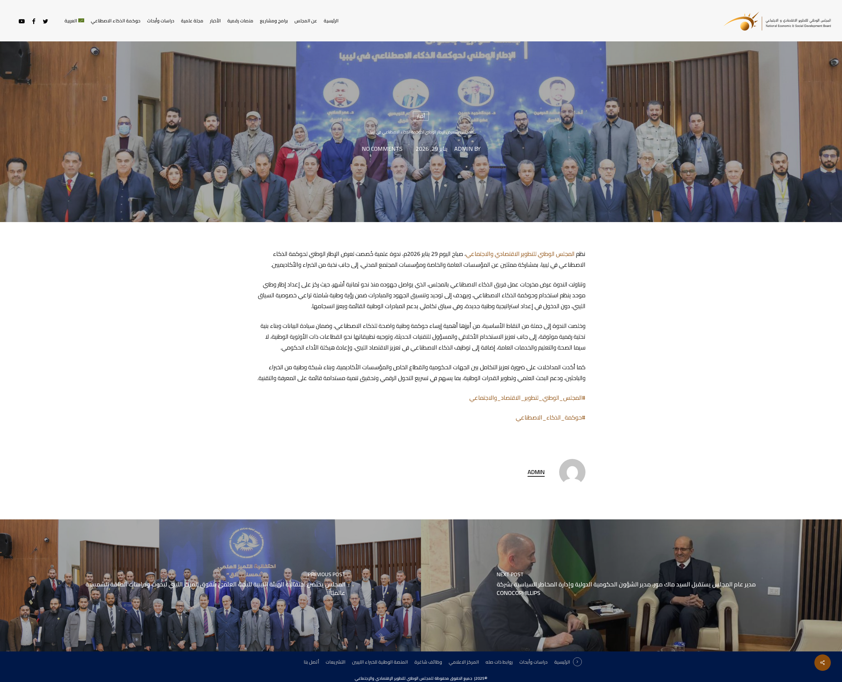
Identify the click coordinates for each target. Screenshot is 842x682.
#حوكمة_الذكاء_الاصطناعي (550, 417)
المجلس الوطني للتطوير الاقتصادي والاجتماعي (520, 253)
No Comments (382, 149)
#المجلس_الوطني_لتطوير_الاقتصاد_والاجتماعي (527, 397)
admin (463, 149)
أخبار (421, 116)
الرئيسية (562, 662)
